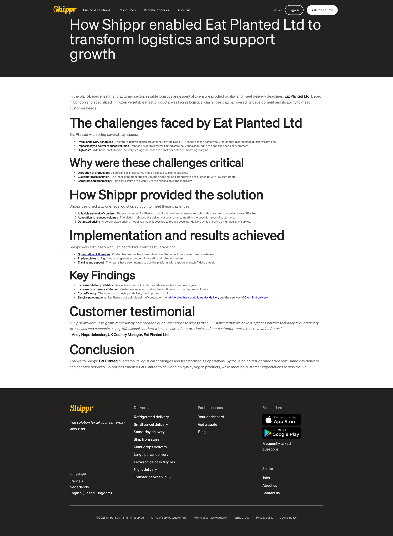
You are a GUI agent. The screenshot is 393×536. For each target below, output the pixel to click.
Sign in (294, 10)
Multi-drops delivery (150, 446)
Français (76, 481)
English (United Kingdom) (91, 492)
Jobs (266, 477)
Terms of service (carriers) (210, 517)
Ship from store (146, 439)
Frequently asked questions (276, 446)
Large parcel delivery (151, 454)
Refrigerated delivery (151, 416)
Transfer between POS (152, 476)
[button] (99, 10)
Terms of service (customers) (168, 517)
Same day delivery (207, 297)
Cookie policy (288, 517)
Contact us (271, 492)
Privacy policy (264, 517)
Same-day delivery (149, 431)
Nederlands (79, 486)
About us (269, 485)
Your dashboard (211, 416)
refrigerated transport (181, 297)
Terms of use (241, 517)
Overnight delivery (256, 297)
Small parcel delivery (151, 424)
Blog (202, 431)
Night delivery (145, 469)
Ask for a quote (322, 10)
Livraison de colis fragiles (154, 461)
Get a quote (207, 424)
